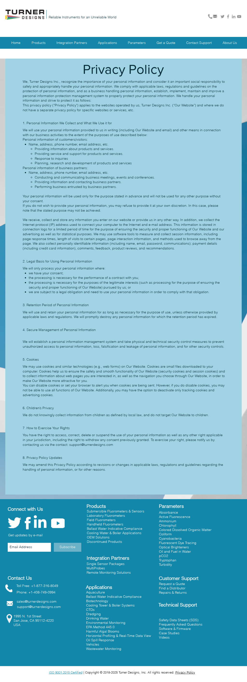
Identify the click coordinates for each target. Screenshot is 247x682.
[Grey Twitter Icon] (222, 16)
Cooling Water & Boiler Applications (114, 533)
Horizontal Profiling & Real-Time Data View (118, 636)
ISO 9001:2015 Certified (65, 672)
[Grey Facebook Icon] (228, 16)
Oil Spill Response (100, 640)
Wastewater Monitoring (103, 649)
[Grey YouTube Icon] (239, 16)
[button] (172, 588)
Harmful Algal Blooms (102, 631)
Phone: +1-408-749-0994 (36, 592)
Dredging (93, 614)
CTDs (90, 609)
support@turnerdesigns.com (91, 444)
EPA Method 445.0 (100, 627)
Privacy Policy (185, 672)
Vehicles (92, 644)
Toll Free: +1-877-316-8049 (37, 586)
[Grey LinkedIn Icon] (233, 16)
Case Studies (169, 633)
